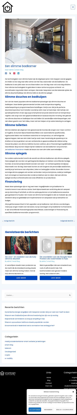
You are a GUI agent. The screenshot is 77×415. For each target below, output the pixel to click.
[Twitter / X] (10, 73)
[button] (73, 392)
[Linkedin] (18, 73)
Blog (48, 380)
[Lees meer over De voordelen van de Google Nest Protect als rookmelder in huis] (56, 245)
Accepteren (35, 410)
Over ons (48, 386)
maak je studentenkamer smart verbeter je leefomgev (25, 341)
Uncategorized (10, 352)
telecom (8, 348)
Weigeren (48, 410)
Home (48, 377)
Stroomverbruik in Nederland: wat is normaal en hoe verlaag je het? (30, 325)
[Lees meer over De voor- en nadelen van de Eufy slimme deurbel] (21, 245)
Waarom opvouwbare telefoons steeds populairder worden (27, 322)
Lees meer (21, 278)
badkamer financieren (15, 149)
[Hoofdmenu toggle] (73, 7)
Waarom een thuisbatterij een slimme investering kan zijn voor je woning (31, 315)
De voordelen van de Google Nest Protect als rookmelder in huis (56, 257)
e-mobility (9, 358)
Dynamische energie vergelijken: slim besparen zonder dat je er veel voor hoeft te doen (37, 312)
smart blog (19, 70)
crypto (7, 355)
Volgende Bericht (67, 221)
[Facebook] (6, 73)
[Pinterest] (14, 73)
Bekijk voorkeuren (64, 410)
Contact (49, 383)
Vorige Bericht (8, 221)
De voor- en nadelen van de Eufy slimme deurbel (20, 257)
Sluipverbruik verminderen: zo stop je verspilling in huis (25, 319)
